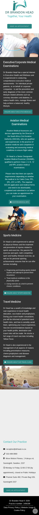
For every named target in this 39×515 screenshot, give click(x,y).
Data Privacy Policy (12, 507)
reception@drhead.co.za (15, 449)
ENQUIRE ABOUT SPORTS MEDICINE (18, 293)
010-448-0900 (11, 454)
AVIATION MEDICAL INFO (20, 202)
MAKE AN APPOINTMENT (19, 26)
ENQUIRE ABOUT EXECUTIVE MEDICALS (17, 112)
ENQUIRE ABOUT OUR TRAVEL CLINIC (19, 362)
